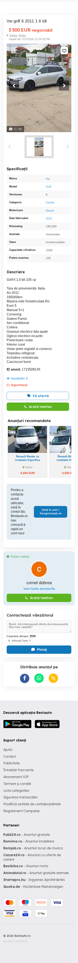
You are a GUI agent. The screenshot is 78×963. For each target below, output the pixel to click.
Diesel (50, 210)
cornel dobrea (39, 582)
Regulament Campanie (21, 811)
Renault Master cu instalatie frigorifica (27, 458)
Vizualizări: (19, 378)
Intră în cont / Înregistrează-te (51, 511)
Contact (9, 756)
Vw (48, 178)
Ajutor (8, 749)
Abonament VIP (16, 777)
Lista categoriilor (16, 790)
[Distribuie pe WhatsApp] (39, 678)
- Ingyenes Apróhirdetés (34, 880)
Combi (50, 202)
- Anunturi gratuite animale (36, 873)
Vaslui (13, 35)
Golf (48, 186)
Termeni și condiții (17, 784)
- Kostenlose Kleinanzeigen (33, 886)
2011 (49, 218)
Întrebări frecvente (18, 770)
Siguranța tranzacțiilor (20, 797)
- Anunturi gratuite (26, 834)
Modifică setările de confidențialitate (32, 804)
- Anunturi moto (25, 866)
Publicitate (11, 763)
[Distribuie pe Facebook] (24, 678)
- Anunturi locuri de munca (33, 848)
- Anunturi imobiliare (28, 841)
